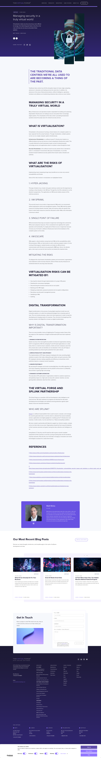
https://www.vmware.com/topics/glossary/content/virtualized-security (47, 463)
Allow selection (89, 751)
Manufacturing (53, 667)
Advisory (38, 700)
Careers (78, 669)
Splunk (30, 414)
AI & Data (38, 667)
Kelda (65, 677)
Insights (78, 673)
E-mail (55, 618)
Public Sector (52, 675)
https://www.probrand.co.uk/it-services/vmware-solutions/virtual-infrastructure (50, 456)
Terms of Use (64, 643)
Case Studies (67, 3)
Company (56, 623)
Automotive (52, 673)
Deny (89, 754)
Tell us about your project (61, 629)
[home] (22, 3)
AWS (64, 669)
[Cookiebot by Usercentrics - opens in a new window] (10, 756)
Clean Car (65, 671)
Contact (84, 3)
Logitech (65, 679)
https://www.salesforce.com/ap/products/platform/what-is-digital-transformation (50, 477)
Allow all (89, 747)
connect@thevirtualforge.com (19, 682)
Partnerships (79, 677)
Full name (56, 612)
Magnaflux (65, 681)
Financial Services (53, 669)
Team (77, 671)
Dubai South (66, 673)
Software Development (42, 681)
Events (78, 675)
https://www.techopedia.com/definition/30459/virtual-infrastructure (47, 459)
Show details (63, 753)
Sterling (65, 685)
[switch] (36, 753)
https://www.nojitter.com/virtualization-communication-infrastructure (47, 453)
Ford (64, 675)
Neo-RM (65, 683)
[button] (44, 3)
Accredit (65, 667)
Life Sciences (52, 671)
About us (78, 667)
